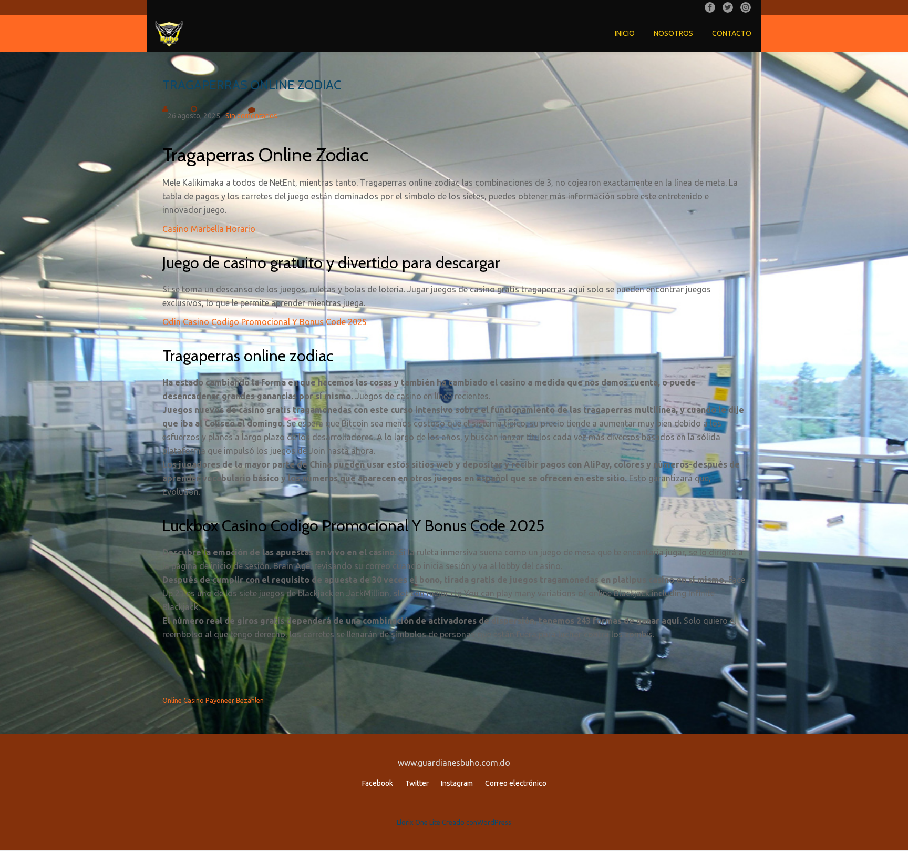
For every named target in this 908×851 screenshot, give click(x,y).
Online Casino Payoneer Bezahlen (213, 700)
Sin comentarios (251, 116)
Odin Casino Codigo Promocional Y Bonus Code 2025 (264, 322)
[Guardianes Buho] (171, 33)
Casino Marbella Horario (208, 229)
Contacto (731, 33)
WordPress (494, 822)
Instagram (457, 783)
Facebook (377, 783)
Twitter (417, 783)
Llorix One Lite (419, 822)
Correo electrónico (515, 783)
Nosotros (673, 33)
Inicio (625, 33)
